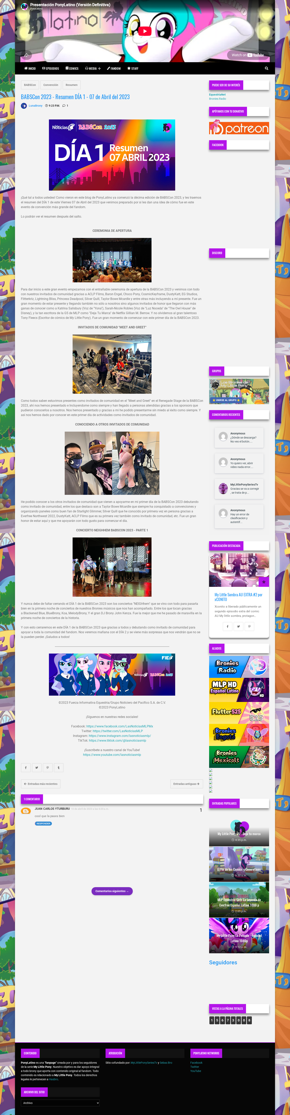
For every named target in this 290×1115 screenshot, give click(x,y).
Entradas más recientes (42, 783)
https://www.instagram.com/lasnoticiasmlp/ (120, 736)
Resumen (72, 84)
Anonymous (237, 433)
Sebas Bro (166, 1062)
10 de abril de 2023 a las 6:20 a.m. (90, 808)
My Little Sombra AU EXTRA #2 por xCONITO (238, 597)
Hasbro (53, 1079)
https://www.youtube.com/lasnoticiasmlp (112, 755)
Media (93, 68)
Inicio (32, 68)
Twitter (194, 1066)
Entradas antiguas (185, 783)
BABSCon (30, 84)
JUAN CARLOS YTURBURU (52, 809)
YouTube (195, 1071)
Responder (43, 823)
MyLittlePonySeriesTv (244, 484)
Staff (134, 68)
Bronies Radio (217, 98)
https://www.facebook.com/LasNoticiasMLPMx (119, 726)
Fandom (116, 68)
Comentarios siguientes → (112, 891)
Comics (74, 68)
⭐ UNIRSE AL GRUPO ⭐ (226, 400)
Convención (50, 84)
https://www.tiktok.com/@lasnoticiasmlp (117, 740)
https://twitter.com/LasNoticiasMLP (118, 731)
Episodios (52, 68)
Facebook (196, 1062)
